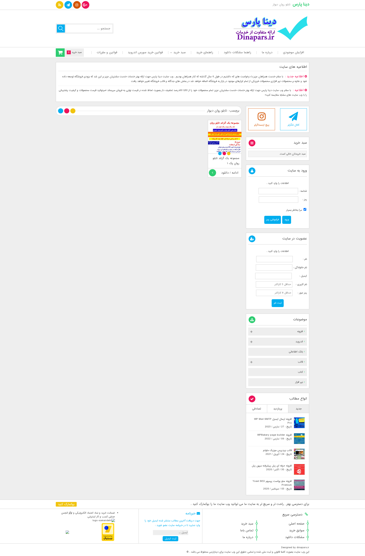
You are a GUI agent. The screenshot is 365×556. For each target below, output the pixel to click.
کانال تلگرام (293, 125)
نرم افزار (299, 382)
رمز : (302, 199)
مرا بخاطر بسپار (294, 210)
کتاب (300, 372)
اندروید (299, 342)
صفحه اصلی (296, 523)
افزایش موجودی (293, 52)
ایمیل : (300, 276)
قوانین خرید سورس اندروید (145, 52)
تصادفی (256, 409)
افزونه (300, 331)
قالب (300, 362)
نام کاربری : (300, 284)
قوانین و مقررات (107, 52)
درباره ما (267, 52)
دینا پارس (301, 4)
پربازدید (277, 409)
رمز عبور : (300, 293)
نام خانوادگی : (300, 267)
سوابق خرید (296, 530)
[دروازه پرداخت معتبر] (108, 540)
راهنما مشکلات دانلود (237, 52)
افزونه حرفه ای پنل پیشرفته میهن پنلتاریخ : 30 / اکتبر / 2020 (272, 468)
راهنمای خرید (204, 52)
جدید (299, 409)
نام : (300, 259)
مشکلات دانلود (294, 537)
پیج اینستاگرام (261, 125)
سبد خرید (179, 52)
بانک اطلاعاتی (296, 352)
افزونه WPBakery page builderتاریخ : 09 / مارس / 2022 (274, 437)
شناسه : (302, 191)
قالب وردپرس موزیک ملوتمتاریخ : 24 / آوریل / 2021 (277, 452)
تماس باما (246, 530)
